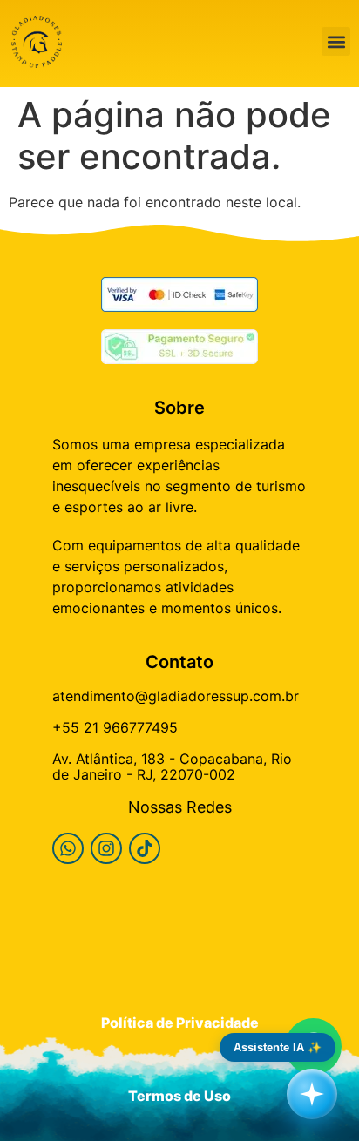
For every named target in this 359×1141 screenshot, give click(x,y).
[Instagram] (106, 848)
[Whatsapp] (68, 848)
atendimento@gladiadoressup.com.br (175, 696)
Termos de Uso (179, 1095)
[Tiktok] (144, 848)
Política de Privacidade (180, 1022)
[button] (336, 41)
